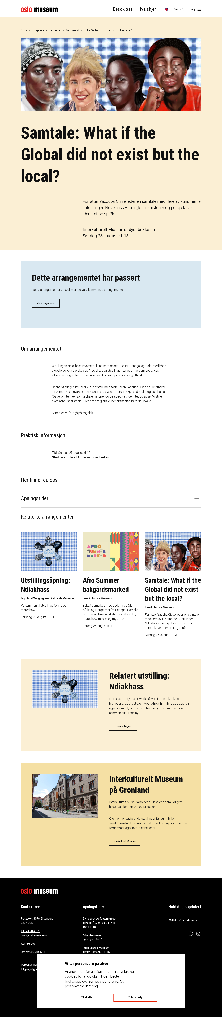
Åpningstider (34, 498)
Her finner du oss (39, 480)
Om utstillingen (123, 726)
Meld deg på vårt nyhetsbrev (183, 920)
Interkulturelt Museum (125, 841)
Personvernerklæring (33, 964)
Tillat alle (86, 997)
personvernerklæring (81, 986)
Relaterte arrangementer (47, 516)
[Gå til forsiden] (39, 9)
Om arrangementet (41, 348)
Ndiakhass (75, 366)
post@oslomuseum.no (34, 935)
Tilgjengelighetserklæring (36, 969)
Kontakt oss (28, 943)
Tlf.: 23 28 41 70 (30, 931)
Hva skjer (147, 9)
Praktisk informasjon (43, 435)
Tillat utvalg (135, 997)
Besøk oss (123, 9)
